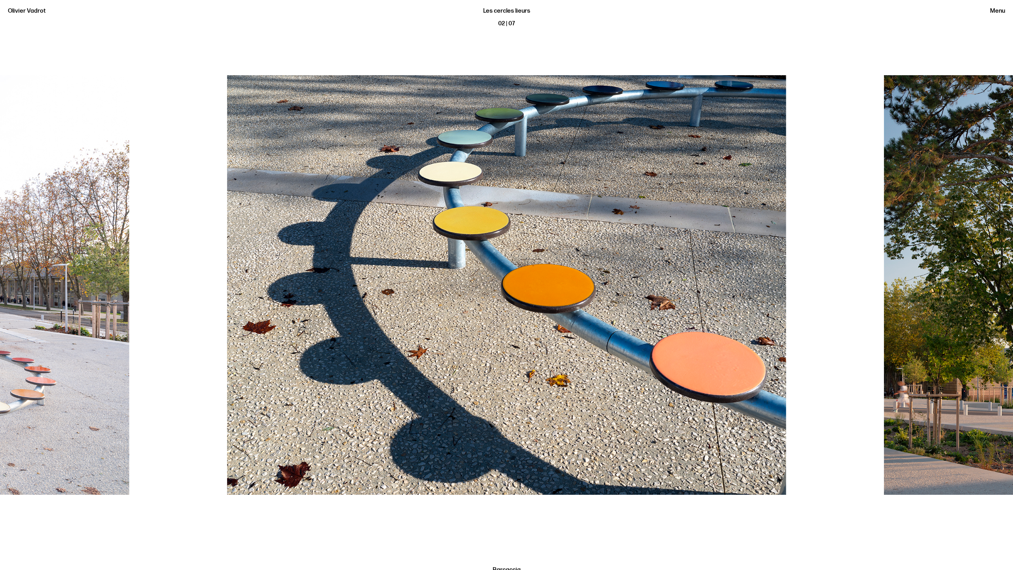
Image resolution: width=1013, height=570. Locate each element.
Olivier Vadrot (27, 11)
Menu (997, 11)
